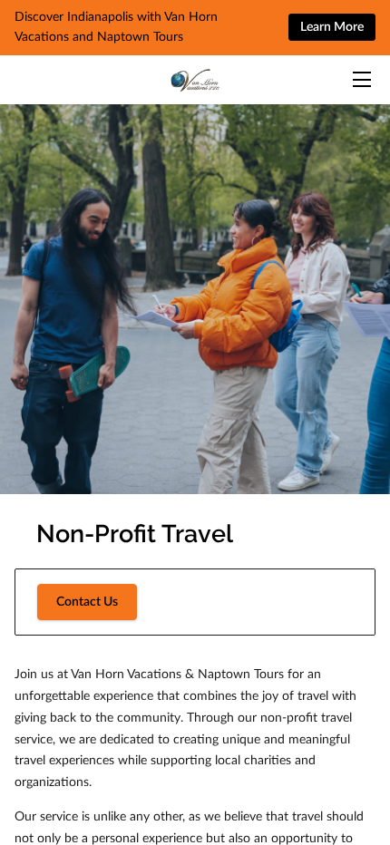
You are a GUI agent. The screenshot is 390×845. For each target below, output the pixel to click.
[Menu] (360, 79)
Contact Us (87, 602)
